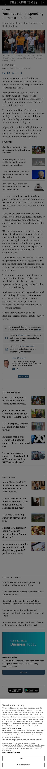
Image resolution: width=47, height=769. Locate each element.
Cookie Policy (16, 728)
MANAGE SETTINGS (23, 765)
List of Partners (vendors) (11, 752)
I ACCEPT (23, 758)
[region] (23, 734)
